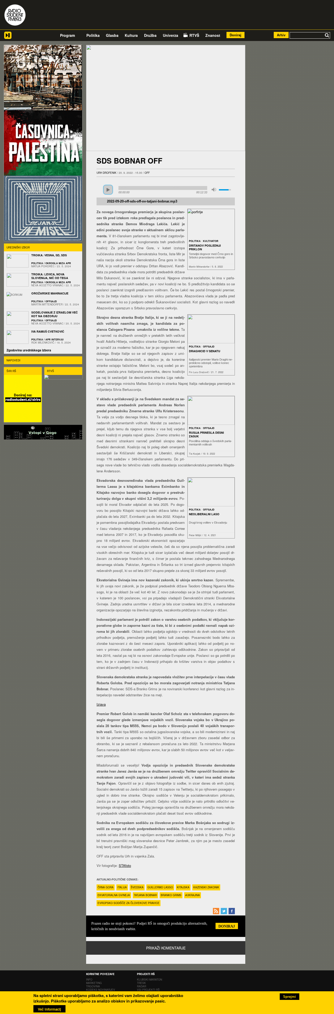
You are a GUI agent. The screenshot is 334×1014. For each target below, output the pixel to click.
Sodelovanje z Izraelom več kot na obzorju (54, 314)
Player (7, 37)
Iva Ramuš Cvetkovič (47, 331)
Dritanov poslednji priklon (205, 247)
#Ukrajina (192, 895)
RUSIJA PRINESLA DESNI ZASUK (206, 434)
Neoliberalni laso (204, 514)
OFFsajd (208, 346)
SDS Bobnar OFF (129, 160)
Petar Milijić (195, 535)
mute (214, 190)
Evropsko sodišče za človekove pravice (128, 903)
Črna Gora (106, 887)
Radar (141, 986)
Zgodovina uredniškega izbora (29, 350)
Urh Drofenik (106, 173)
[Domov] (15, 15)
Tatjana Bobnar (145, 895)
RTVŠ (194, 35)
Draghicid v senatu (204, 351)
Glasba (112, 35)
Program (67, 35)
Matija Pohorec (43, 266)
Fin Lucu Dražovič (199, 372)
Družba (150, 35)
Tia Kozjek (194, 454)
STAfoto (125, 865)
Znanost (212, 35)
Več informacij (49, 1009)
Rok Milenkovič (42, 342)
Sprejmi (289, 997)
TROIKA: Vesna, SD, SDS (49, 255)
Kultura (131, 35)
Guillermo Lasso (160, 887)
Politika (93, 35)
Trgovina (93, 986)
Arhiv (281, 34)
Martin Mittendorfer (199, 266)
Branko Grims (171, 895)
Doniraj (235, 34)
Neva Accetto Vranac (47, 285)
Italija (122, 887)
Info (89, 979)
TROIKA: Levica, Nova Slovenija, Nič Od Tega (49, 276)
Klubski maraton (149, 979)
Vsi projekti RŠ (148, 990)
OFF (147, 173)
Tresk (141, 983)
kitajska (183, 887)
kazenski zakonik (206, 887)
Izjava (101, 704)
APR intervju (54, 339)
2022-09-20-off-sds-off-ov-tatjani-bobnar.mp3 (142, 201)
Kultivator (210, 241)
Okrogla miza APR (58, 263)
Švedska (137, 887)
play (108, 189)
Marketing (94, 983)
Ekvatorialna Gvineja (114, 895)
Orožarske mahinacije (49, 293)
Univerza (170, 35)
